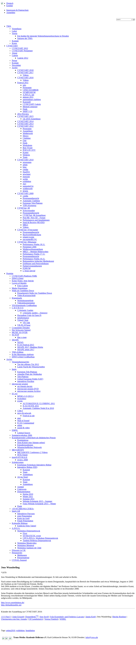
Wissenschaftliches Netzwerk (29, 447)
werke (25, 179)
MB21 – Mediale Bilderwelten (35, 251)
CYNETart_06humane (26, 242)
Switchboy (21, 398)
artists (25, 165)
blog (24, 167)
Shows (25, 136)
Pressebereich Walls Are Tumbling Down (34, 293)
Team (25, 157)
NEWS (20, 342)
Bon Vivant (27, 148)
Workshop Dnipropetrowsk (28, 531)
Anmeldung (28, 474)
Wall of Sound (23, 420)
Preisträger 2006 (29, 247)
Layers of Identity (19, 283)
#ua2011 (26, 172)
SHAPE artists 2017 (25, 349)
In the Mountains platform (23, 354)
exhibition (27, 181)
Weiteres (26, 155)
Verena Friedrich (51, 619)
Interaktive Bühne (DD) (27, 467)
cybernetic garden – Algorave (35, 313)
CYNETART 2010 (25, 160)
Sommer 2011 (28, 499)
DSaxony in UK (19, 550)
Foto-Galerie (22, 286)
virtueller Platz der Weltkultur (29, 374)
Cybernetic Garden (25, 310)
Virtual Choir (22, 320)
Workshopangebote (25, 300)
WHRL (63, 619)
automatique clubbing (32, 99)
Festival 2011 (22, 83)
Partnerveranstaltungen (32, 266)
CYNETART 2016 (25, 77)
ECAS (14, 394)
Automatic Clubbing (31, 201)
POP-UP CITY (29, 150)
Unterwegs (21, 489)
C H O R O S (17, 308)
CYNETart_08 (23, 208)
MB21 (25, 225)
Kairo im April (23, 518)
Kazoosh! (27, 102)
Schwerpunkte (29, 210)
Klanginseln (17, 298)
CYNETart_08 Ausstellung (34, 215)
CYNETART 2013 (25, 124)
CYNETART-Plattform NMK (24, 276)
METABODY (18, 450)
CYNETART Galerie (32, 104)
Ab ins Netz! (22, 477)
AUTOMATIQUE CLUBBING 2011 (39, 403)
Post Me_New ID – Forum (34, 218)
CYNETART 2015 (25, 116)
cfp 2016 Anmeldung (32, 119)
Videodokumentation (26, 303)
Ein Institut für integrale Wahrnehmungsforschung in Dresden (43, 36)
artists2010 (10, 630)
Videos (26, 75)
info (24, 85)
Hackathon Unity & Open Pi (29, 315)
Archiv (15, 68)
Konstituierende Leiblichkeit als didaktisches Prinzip (34, 438)
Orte (24, 140)
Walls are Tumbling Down (23, 290)
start (19, 418)
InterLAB (16, 511)
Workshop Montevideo (27, 543)
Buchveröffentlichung (32, 235)
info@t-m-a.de (92, 637)
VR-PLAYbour (23, 325)
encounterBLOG (30, 239)
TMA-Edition (17, 352)
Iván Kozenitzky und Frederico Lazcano (67, 617)
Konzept (26, 470)
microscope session (20, 384)
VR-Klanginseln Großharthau (24, 305)
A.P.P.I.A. (16, 528)
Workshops (27, 145)
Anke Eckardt (18, 617)
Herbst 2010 (28, 494)
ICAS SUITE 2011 (31, 406)
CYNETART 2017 (25, 72)
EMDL (15, 430)
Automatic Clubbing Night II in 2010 (38, 408)
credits (25, 169)
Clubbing (27, 138)
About (14, 53)
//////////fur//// (6, 617)
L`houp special (29, 271)
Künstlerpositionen (25, 445)
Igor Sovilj (44, 617)
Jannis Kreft (91, 617)
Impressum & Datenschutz (17, 10)
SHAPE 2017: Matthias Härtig (30, 347)
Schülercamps (18, 462)
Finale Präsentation (25, 521)
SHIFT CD (27, 111)
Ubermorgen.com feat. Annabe (14, 619)
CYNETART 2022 (20, 48)
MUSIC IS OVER (19, 332)
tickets (25, 191)
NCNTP (15, 335)
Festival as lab (29, 416)
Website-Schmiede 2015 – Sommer (37, 501)
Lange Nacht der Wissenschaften (31, 367)
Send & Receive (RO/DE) (34, 222)
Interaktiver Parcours (26, 513)
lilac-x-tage (22, 337)
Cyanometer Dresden (21, 328)
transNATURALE (19, 457)
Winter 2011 (28, 496)
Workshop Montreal (25, 545)
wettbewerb (28, 188)
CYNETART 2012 (25, 126)
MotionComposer (30, 106)
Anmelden (10, 12)
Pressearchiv (17, 553)
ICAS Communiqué (25, 423)
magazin (26, 176)
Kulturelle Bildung (19, 523)
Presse (14, 60)
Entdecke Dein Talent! (26, 526)
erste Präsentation (24, 516)
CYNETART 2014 (25, 121)
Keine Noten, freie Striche (23, 281)
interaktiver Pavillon (25, 381)
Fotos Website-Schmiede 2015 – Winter (39, 504)
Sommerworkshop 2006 (22, 435)
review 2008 (22, 460)
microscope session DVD (28, 389)
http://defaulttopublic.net (11, 605)
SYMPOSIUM (29, 92)
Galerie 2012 (22, 58)
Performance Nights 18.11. (34, 244)
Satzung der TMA (25, 38)
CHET (20, 411)
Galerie (15, 55)
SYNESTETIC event (32, 536)
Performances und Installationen (36, 220)
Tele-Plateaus (22, 376)
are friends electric (25, 386)
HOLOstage (22, 455)
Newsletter (16, 65)
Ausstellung (28, 131)
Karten (25, 152)
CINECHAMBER (31, 90)
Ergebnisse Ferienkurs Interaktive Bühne (34, 465)
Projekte (9, 273)
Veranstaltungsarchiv (20, 362)
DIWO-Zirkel (17, 278)
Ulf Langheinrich (35, 619)
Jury (24, 184)
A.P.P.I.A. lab (28, 95)
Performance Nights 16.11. (34, 259)
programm (27, 162)
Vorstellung (16, 29)
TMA (8, 26)
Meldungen (22, 555)
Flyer (25, 533)
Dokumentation (23, 491)
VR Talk (26, 323)
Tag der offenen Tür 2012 (28, 364)
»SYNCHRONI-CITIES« (23, 509)
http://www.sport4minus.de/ (12, 602)
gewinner (27, 174)
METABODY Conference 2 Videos (32, 452)
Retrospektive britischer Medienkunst (38, 261)
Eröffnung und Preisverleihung (36, 263)
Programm (27, 87)
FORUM (26, 268)
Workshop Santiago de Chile (29, 548)
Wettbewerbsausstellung (33, 249)
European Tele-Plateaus (32, 203)
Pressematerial (23, 557)
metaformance (23, 318)
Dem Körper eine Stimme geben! (31, 442)
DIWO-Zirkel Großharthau (23, 357)
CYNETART (12, 46)
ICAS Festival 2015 (25, 345)
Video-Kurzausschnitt (26, 295)
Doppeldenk (31, 617)
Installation (30, 630)
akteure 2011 (28, 97)
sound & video (23, 428)
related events (28, 237)
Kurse (14, 43)
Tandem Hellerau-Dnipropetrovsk (37, 540)
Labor (14, 31)
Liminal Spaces (23, 433)
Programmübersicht (31, 198)
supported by (28, 186)
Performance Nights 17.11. (34, 254)
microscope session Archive (29, 391)
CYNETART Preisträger (22, 51)
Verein (14, 33)
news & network (24, 413)
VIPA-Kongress (29, 205)
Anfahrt (20, 487)
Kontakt (15, 41)
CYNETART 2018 (25, 70)
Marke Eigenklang (19, 288)
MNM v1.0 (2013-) (25, 396)
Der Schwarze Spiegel (21, 330)
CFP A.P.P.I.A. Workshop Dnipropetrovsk (40, 538)
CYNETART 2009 (25, 193)
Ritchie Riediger (119, 617)
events (20, 401)
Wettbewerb (28, 133)
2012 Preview (23, 114)
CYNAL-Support (19, 560)
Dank (25, 109)
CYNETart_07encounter (27, 230)
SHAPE (15, 340)
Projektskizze (22, 440)
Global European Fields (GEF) (30, 379)
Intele (14, 369)
